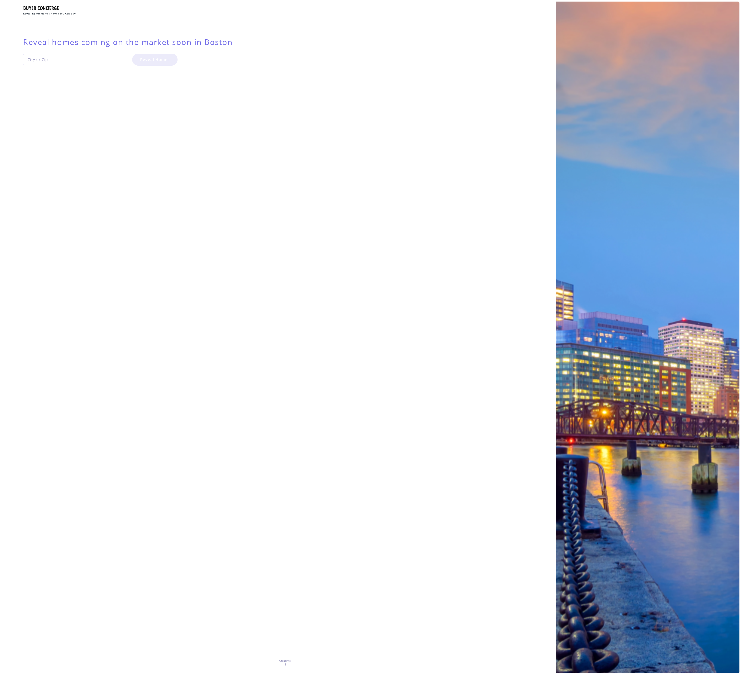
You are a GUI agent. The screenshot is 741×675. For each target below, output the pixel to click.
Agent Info (285, 660)
